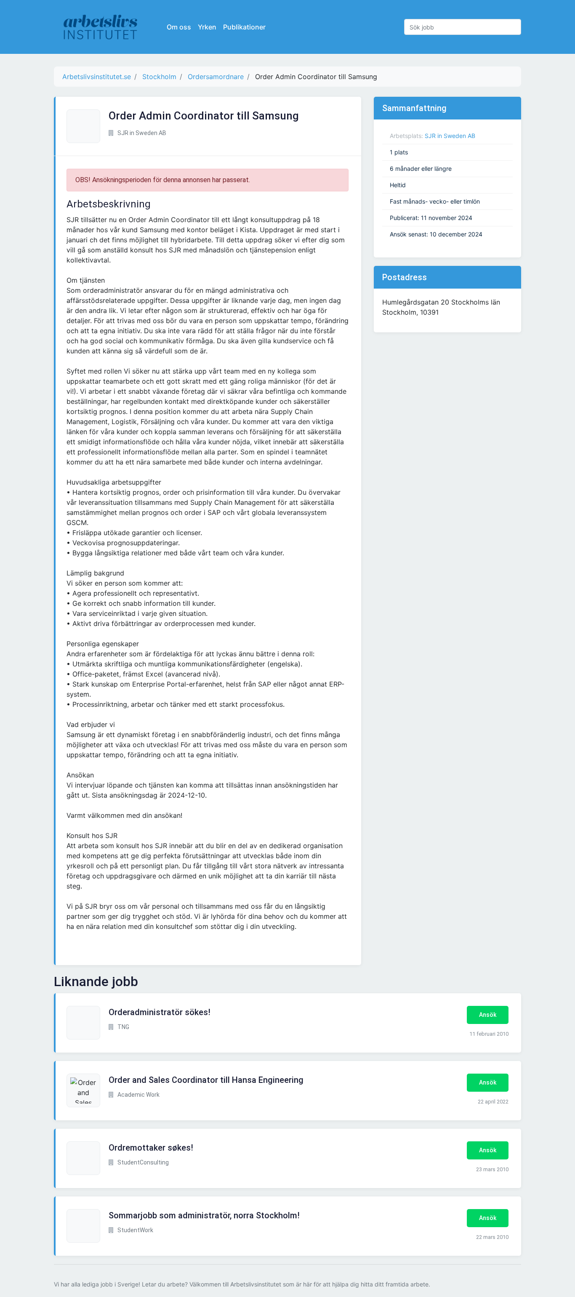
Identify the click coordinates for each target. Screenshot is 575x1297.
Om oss (179, 27)
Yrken (207, 27)
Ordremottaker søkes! (151, 1148)
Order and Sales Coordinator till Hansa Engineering (206, 1080)
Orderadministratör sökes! (159, 1012)
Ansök (487, 1014)
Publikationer (244, 27)
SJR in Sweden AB (450, 135)
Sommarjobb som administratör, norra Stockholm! (204, 1215)
